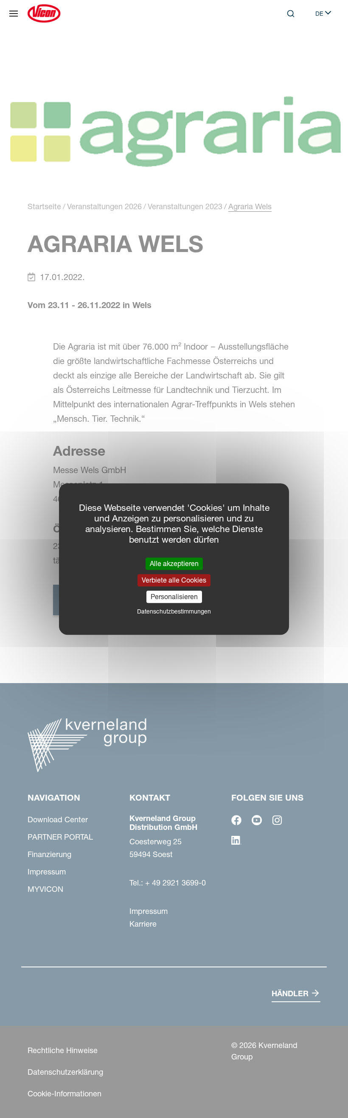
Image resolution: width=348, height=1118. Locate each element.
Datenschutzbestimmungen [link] (174, 611)
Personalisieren (174, 596)
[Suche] (284, 48)
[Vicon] (44, 13)
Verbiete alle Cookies (174, 580)
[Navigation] (13, 13)
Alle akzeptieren (174, 563)
